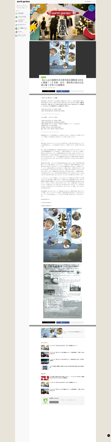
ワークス (21, 32)
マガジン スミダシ (22, 36)
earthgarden (52, 87)
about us (21, 439)
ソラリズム (22, 21)
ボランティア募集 (91, 439)
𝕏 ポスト (48, 91)
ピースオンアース (22, 25)
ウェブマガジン (88, 1)
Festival (43, 77)
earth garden (23, 14)
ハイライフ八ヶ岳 (22, 17)
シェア (63, 91)
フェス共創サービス (23, 29)
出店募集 (56, 439)
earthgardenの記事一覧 (54, 402)
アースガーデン (23, 1)
